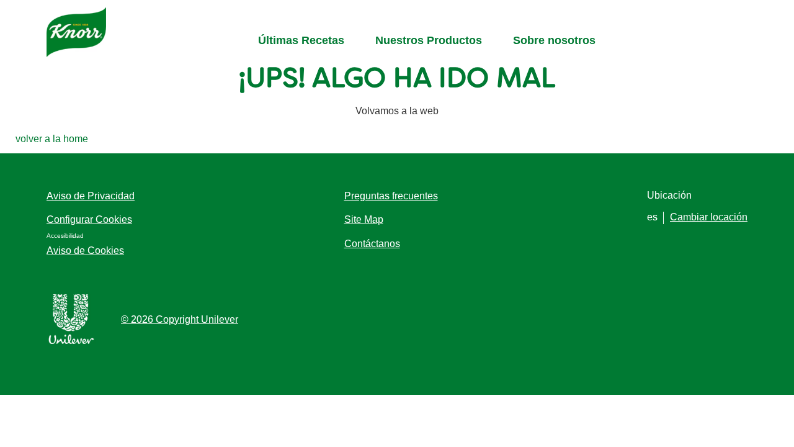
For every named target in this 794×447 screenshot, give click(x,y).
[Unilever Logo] (71, 341)
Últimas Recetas (301, 40)
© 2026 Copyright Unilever (179, 319)
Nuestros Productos (428, 40)
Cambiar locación (708, 217)
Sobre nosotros (554, 40)
